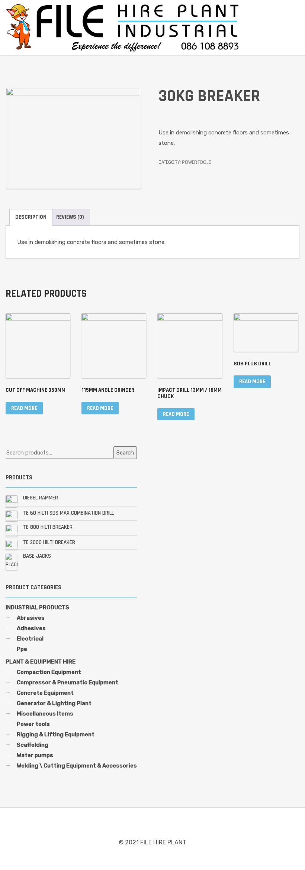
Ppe (22, 649)
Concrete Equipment (45, 693)
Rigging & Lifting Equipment (55, 734)
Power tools (197, 162)
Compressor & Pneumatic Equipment (67, 682)
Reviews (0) (70, 217)
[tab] (30, 217)
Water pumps (35, 755)
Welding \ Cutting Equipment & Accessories (77, 765)
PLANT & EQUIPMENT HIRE (41, 661)
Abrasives (31, 618)
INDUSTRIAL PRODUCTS (37, 607)
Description (30, 217)
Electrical (30, 638)
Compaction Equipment (49, 672)
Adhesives (31, 628)
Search (125, 452)
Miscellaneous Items (45, 713)
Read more (24, 408)
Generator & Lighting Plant (54, 703)
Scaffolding (32, 745)
